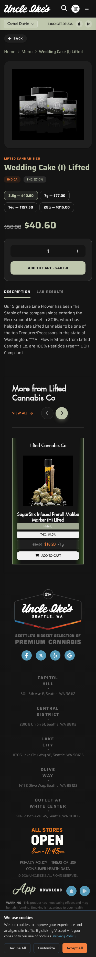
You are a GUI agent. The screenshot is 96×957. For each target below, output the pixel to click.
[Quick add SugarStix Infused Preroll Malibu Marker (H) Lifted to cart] (71, 508)
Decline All (17, 948)
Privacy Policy (64, 936)
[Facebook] (27, 655)
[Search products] (64, 8)
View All (20, 413)
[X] (41, 655)
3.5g (21, 195)
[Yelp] (55, 655)
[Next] (62, 413)
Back (18, 38)
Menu (27, 52)
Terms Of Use (63, 863)
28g (57, 207)
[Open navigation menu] (87, 8)
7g (54, 195)
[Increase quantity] (77, 251)
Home (9, 52)
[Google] (70, 655)
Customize (46, 948)
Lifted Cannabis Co (48, 445)
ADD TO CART (51, 556)
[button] (48, 501)
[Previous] (47, 413)
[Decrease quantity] (19, 251)
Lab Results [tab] (50, 291)
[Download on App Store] (79, 24)
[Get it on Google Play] (88, 24)
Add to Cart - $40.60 (48, 268)
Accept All (75, 948)
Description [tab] (17, 291)
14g (20, 207)
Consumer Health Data (48, 869)
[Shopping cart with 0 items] (75, 9)
